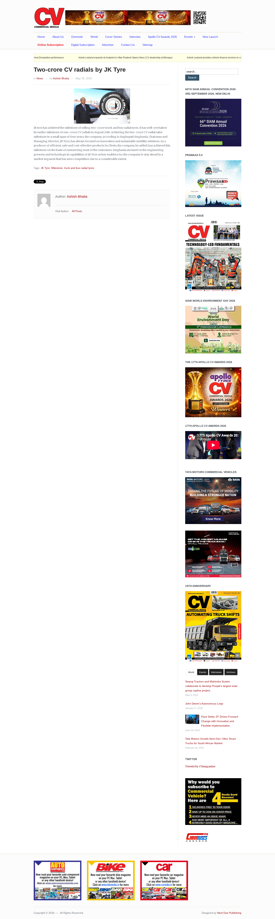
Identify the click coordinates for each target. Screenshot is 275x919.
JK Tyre (45, 167)
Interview (134, 36)
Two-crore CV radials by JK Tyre (80, 69)
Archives (231, 672)
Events (187, 38)
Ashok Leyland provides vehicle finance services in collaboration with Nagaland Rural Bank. (205, 57)
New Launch (210, 36)
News (39, 78)
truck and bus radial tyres (79, 167)
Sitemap (147, 44)
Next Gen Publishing (229, 912)
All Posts (77, 211)
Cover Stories (113, 36)
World (94, 36)
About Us (58, 36)
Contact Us (128, 44)
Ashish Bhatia (61, 78)
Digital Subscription (82, 44)
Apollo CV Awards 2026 (162, 36)
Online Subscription (50, 44)
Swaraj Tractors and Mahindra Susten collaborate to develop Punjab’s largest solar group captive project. (211, 686)
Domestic (77, 36)
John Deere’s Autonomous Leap (204, 703)
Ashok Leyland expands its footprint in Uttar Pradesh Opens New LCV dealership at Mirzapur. (97, 57)
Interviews (216, 672)
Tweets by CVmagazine (200, 766)
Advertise (108, 44)
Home (41, 36)
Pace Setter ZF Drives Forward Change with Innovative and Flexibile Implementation (219, 721)
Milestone (57, 167)
